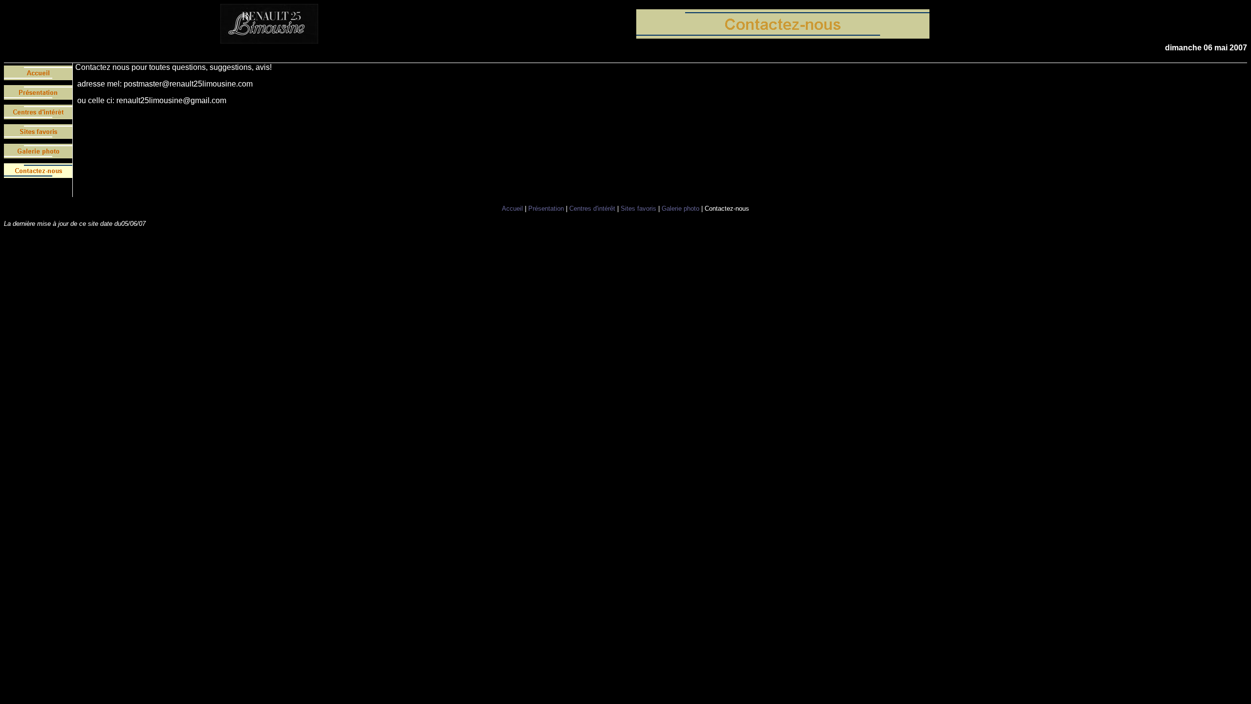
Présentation (546, 208)
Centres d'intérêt (592, 208)
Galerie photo (680, 208)
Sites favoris (638, 208)
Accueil (512, 208)
